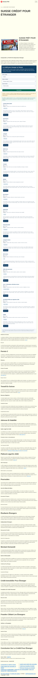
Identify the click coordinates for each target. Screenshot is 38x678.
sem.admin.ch (3, 375)
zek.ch (25, 468)
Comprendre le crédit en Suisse (8, 664)
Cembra (20, 450)
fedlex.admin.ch (22, 434)
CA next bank (24, 450)
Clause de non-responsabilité (21, 669)
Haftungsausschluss (12, 670)
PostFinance (10, 450)
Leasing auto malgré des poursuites (28, 664)
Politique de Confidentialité (7, 669)
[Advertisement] (19, 25)
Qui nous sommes (5, 673)
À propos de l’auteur (15, 673)
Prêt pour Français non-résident (27, 667)
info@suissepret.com (30, 673)
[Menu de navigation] (36, 2)
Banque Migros (15, 450)
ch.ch (19, 392)
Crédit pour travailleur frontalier (27, 666)
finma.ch (24, 628)
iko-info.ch (29, 476)
